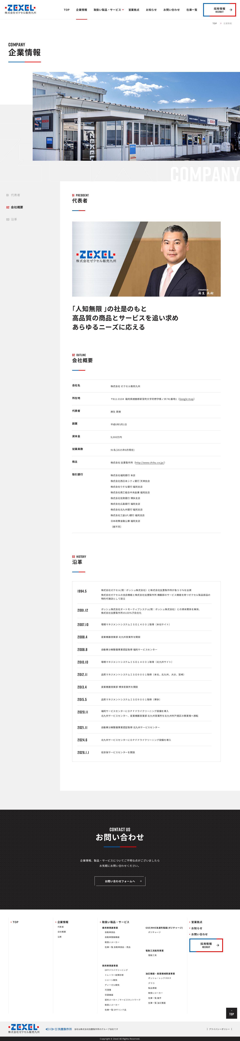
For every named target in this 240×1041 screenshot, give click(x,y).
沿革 (14, 219)
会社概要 (17, 207)
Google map (186, 399)
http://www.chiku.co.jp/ (149, 462)
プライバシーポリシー (219, 1029)
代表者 (15, 195)
